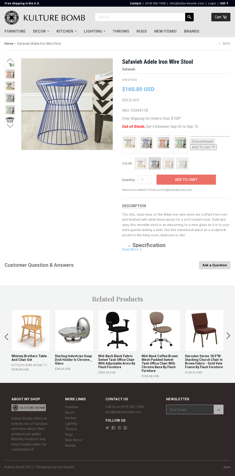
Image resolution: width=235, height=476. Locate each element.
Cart (218, 17)
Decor (39, 31)
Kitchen (64, 31)
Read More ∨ (132, 249)
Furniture (15, 31)
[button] (10, 60)
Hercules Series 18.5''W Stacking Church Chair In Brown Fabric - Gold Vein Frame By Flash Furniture (204, 361)
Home (9, 43)
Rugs (142, 31)
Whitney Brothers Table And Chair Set (29, 358)
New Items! (165, 31)
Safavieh (128, 69)
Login (212, 3)
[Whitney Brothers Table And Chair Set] (31, 349)
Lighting (93, 31)
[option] (31, 340)
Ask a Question (214, 265)
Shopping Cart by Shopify (55, 467)
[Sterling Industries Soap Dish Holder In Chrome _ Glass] (74, 349)
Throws (121, 31)
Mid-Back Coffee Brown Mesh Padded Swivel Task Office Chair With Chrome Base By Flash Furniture (160, 363)
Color (127, 163)
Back (226, 43)
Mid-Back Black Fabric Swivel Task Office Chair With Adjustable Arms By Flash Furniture (116, 361)
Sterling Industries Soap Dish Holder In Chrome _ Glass (73, 359)
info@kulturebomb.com (186, 3)
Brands (191, 31)
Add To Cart (186, 180)
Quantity (128, 180)
